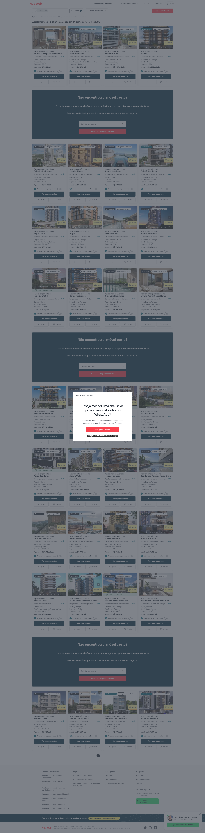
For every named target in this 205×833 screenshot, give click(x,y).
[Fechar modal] (128, 395)
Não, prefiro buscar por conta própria (102, 436)
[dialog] (102, 416)
